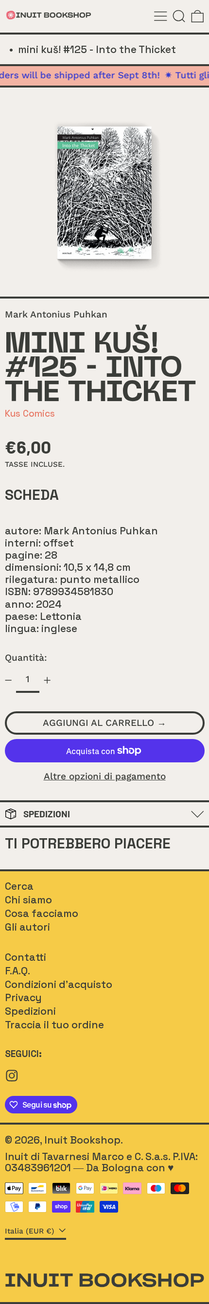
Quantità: (26, 657)
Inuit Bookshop (82, 1139)
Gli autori (27, 927)
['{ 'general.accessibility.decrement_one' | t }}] (8, 680)
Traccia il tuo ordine (54, 1024)
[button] (179, 16)
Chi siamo (28, 899)
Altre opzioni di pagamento (105, 777)
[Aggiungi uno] (47, 680)
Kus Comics (30, 413)
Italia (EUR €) (31, 1231)
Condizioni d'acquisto (58, 984)
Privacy (23, 997)
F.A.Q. (17, 970)
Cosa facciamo (41, 913)
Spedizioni (30, 1011)
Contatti (25, 957)
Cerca (19, 886)
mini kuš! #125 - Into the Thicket (97, 49)
